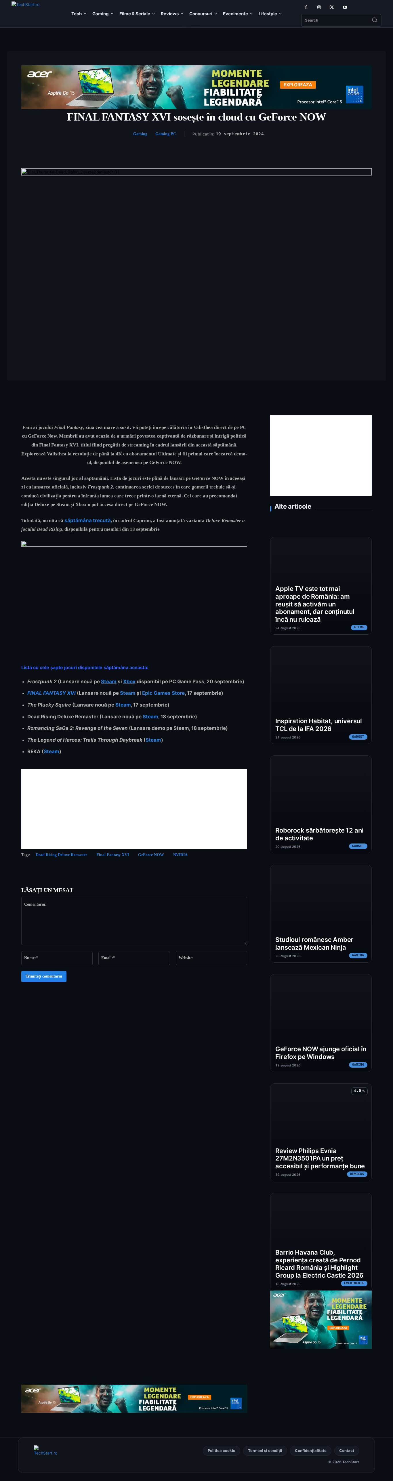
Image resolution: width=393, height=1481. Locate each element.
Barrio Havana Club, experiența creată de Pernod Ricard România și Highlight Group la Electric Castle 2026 (319, 1264)
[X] (332, 7)
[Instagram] (319, 7)
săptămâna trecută (87, 520)
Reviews (357, 1174)
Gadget (358, 736)
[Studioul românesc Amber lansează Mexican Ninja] (320, 913)
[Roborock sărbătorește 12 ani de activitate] (320, 804)
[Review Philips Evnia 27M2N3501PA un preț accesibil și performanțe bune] (320, 1132)
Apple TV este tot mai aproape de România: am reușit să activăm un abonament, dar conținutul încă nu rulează (314, 604)
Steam (109, 681)
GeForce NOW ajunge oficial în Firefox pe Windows (320, 1052)
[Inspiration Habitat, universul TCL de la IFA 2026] (320, 695)
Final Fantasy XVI (112, 855)
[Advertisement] (134, 809)
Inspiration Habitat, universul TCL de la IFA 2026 (318, 724)
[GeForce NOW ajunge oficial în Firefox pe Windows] (320, 1023)
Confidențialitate (311, 1450)
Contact (346, 1450)
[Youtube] (345, 7)
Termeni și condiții (265, 1450)
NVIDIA (180, 855)
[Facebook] (306, 7)
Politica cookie (221, 1450)
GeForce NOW (151, 855)
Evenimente (354, 1283)
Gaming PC (165, 134)
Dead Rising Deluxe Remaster (61, 855)
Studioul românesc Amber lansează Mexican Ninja (314, 943)
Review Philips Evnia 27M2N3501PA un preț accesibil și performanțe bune (320, 1158)
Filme (359, 627)
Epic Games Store (163, 693)
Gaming (140, 134)
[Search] (374, 20)
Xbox (129, 681)
